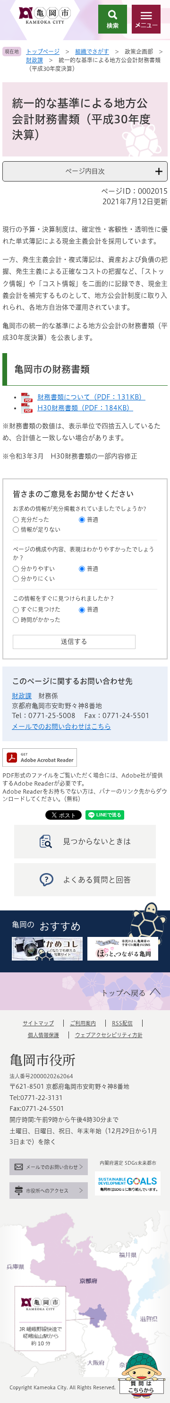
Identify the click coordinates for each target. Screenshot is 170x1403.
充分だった (35, 519)
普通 (92, 519)
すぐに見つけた (40, 609)
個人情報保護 (43, 1035)
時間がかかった (40, 620)
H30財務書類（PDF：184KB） (85, 408)
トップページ (43, 51)
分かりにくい (38, 578)
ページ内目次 (85, 171)
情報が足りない (40, 529)
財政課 (34, 60)
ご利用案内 (83, 1023)
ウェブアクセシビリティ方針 (109, 1035)
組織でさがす (92, 51)
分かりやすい (38, 569)
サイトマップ (38, 1023)
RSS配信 (122, 1023)
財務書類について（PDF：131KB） (91, 397)
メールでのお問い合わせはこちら (61, 726)
